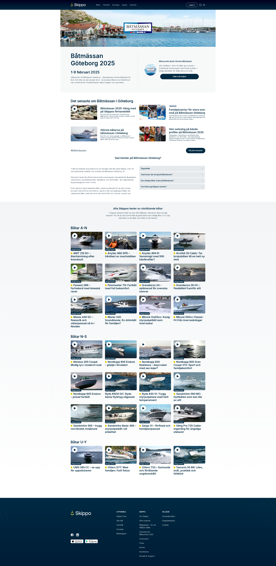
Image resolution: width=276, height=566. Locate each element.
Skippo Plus (121, 516)
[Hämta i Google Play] (91, 541)
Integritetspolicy (168, 521)
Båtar (98, 5)
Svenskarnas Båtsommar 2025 (146, 533)
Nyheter (133, 5)
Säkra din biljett (179, 76)
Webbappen (121, 534)
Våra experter (145, 521)
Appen (124, 5)
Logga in (192, 5)
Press (141, 543)
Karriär (142, 547)
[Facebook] (72, 535)
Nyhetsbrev (144, 552)
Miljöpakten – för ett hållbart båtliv (147, 526)
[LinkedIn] (77, 535)
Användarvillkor (168, 516)
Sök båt (119, 521)
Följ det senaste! (196, 150)
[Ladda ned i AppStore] (77, 541)
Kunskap (115, 5)
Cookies (165, 525)
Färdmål (106, 5)
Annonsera (143, 539)
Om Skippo (143, 516)
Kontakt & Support (146, 556)
